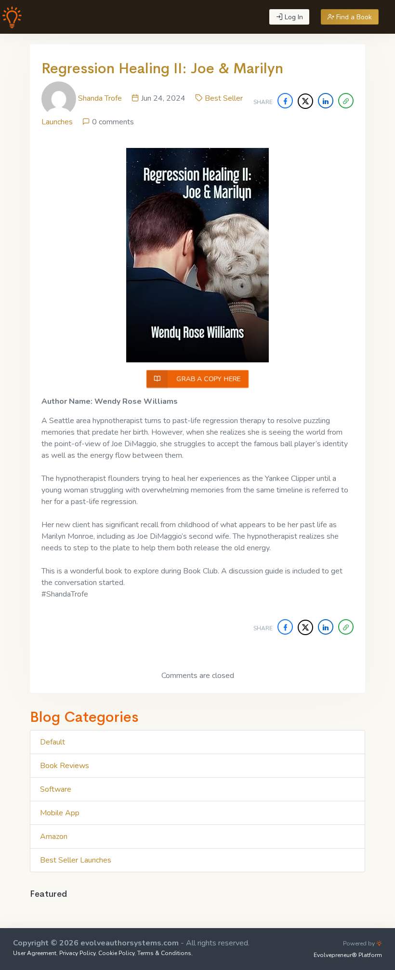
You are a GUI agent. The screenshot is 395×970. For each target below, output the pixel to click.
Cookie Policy (116, 953)
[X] (305, 101)
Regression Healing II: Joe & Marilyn (162, 68)
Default (52, 742)
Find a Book (353, 17)
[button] (346, 100)
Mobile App (59, 813)
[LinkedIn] (325, 100)
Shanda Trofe (100, 98)
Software (55, 789)
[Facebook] (285, 100)
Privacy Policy (77, 953)
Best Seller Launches (75, 860)
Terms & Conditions (164, 953)
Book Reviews (64, 765)
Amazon (53, 836)
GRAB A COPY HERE (207, 379)
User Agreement (34, 953)
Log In (293, 17)
